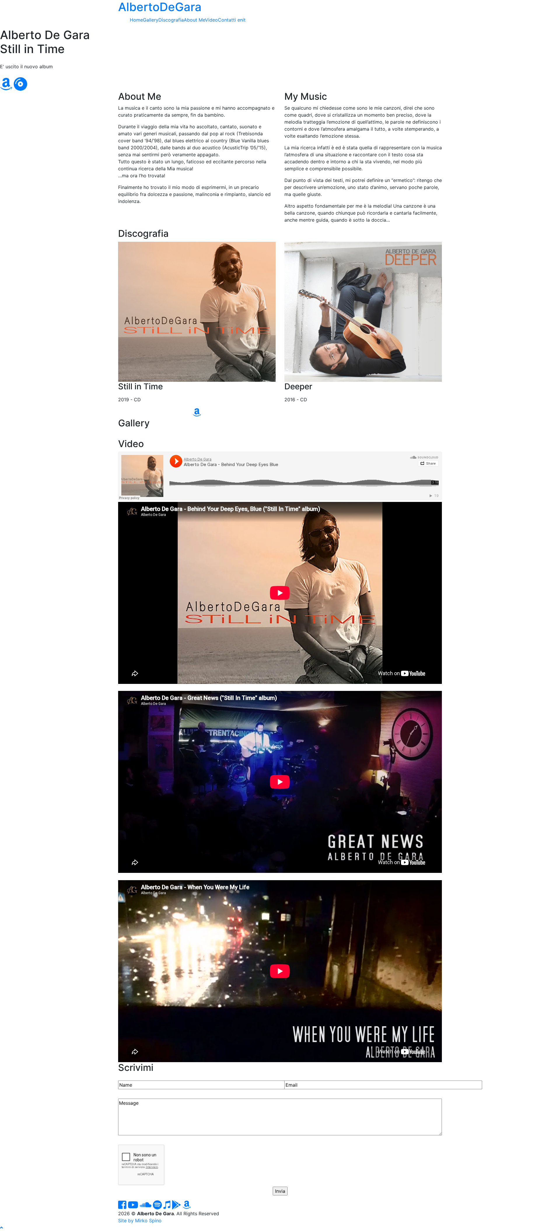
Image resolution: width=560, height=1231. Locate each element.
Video (211, 20)
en (240, 20)
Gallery (150, 20)
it (244, 20)
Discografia (171, 20)
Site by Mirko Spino (140, 1220)
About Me (194, 20)
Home (136, 20)
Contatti (227, 20)
